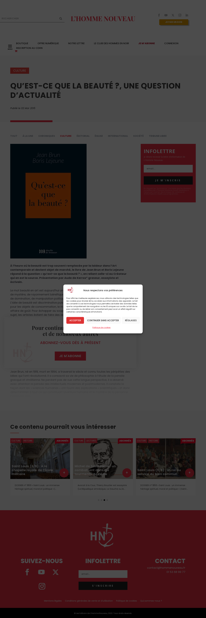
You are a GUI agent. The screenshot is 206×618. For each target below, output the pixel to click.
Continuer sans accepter (103, 320)
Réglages (131, 320)
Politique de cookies (101, 327)
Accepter (75, 320)
